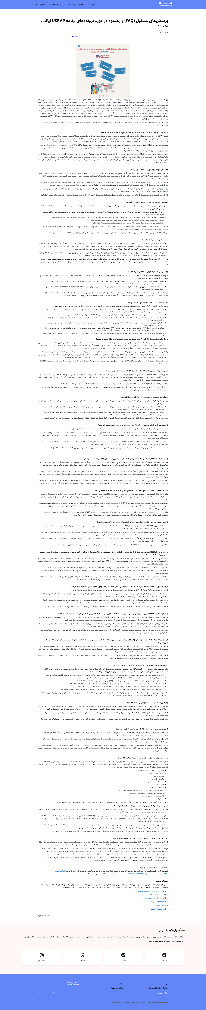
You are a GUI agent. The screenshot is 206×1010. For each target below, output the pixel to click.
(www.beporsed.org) (152, 891)
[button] (41, 4)
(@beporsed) (158, 894)
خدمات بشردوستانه (76, 4)
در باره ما (93, 4)
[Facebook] (38, 992)
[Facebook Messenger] (41, 992)
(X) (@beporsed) (154, 898)
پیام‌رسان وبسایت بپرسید (114, 874)
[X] (53, 992)
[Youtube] (50, 992)
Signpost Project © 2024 (158, 988)
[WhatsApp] (44, 992)
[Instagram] (47, 992)
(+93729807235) (157, 905)
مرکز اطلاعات (57, 4)
